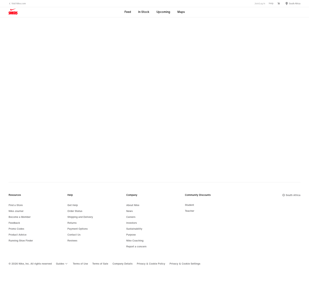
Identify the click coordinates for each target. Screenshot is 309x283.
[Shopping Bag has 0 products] (278, 4)
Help (271, 3)
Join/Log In (259, 3)
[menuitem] (62, 264)
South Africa (293, 195)
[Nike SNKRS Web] (13, 12)
